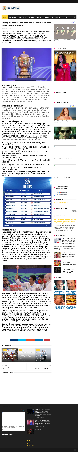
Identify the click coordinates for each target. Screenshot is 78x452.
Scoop (37, 349)
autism (4, 349)
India (18, 28)
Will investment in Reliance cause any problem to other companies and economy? (65, 221)
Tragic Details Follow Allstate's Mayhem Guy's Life (59, 292)
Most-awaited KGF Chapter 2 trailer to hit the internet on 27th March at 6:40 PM (68, 270)
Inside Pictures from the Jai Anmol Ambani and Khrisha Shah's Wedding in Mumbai (68, 255)
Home (4, 17)
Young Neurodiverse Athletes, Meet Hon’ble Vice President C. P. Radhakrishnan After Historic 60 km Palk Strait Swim (26, 354)
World (65, 17)
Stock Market (56, 17)
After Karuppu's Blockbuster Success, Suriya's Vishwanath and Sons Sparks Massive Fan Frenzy (42, 422)
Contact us (30, 440)
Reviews (46, 17)
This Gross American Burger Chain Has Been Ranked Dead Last (71, 307)
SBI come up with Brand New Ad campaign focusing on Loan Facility (69, 262)
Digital (31, 17)
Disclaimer (30, 444)
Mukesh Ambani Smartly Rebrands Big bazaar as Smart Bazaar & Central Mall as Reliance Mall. (68, 241)
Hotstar (15, 28)
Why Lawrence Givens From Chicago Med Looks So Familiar (71, 292)
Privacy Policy (30, 445)
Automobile (12, 17)
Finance (39, 17)
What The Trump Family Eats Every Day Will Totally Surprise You (60, 307)
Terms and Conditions (33, 442)
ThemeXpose (10, 450)
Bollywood (22, 17)
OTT (21, 28)
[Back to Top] (75, 450)
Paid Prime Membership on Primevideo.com (61, 203)
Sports (24, 28)
